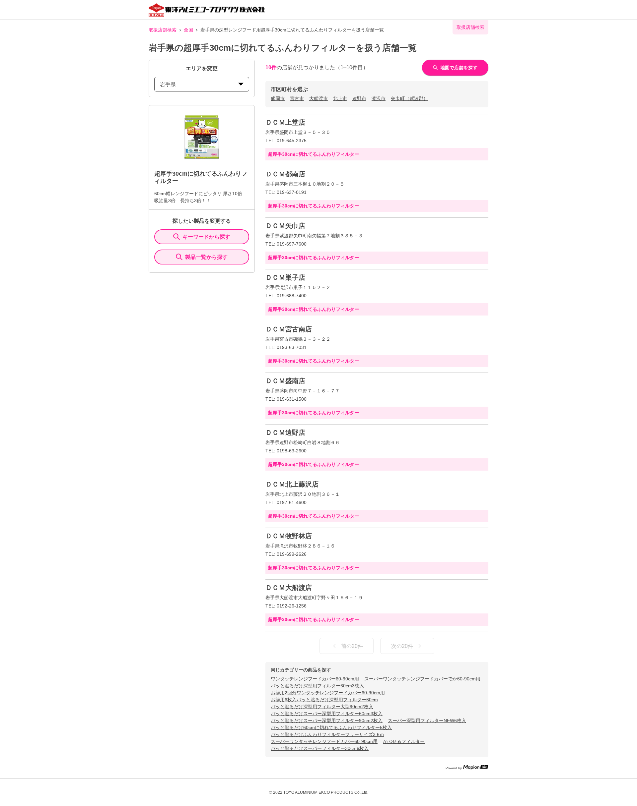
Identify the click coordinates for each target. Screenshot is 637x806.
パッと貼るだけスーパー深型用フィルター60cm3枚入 (327, 713)
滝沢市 (379, 98)
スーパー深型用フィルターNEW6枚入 (427, 720)
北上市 (340, 98)
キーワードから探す (206, 237)
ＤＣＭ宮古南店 (288, 329)
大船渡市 (318, 98)
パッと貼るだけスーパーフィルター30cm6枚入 (320, 748)
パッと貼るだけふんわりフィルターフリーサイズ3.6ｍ (327, 734)
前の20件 (352, 646)
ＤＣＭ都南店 (285, 174)
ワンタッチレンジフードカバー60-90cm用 (315, 678)
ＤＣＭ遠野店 (285, 432)
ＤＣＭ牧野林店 (288, 536)
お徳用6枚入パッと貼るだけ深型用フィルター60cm (324, 699)
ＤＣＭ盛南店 (285, 380)
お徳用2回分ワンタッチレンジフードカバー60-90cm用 (328, 692)
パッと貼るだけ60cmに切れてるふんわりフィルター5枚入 (331, 727)
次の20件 (402, 646)
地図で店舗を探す (458, 67)
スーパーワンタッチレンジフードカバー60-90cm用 (324, 741)
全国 (188, 29)
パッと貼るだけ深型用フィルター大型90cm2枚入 (322, 706)
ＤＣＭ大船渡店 (288, 587)
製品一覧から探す (206, 257)
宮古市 (297, 98)
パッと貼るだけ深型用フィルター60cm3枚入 (317, 685)
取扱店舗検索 (163, 29)
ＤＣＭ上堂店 (285, 122)
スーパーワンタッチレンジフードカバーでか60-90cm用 (422, 678)
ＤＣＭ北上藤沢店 (291, 484)
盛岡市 (278, 98)
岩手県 (168, 84)
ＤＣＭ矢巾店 (285, 225)
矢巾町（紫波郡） (409, 98)
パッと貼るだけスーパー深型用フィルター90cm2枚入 (327, 720)
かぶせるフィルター (404, 741)
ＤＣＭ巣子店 (285, 277)
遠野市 (359, 98)
